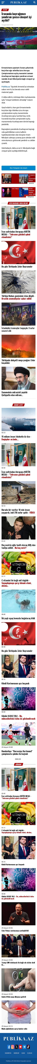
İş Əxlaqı (29, 1053)
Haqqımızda (8, 1053)
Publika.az (6, 87)
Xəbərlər (16, 1053)
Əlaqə (23, 1053)
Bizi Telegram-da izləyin (18, 168)
